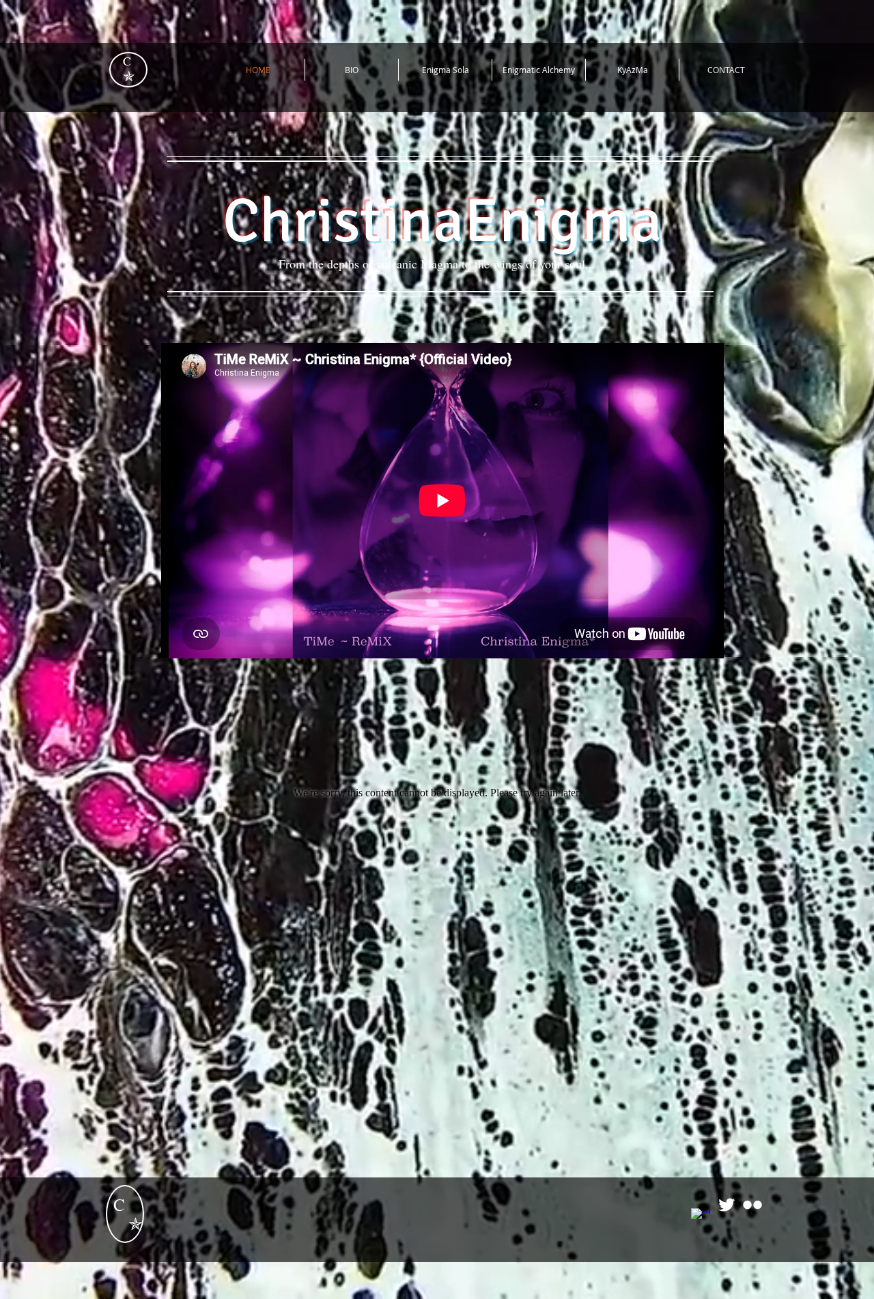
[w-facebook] (700, 1217)
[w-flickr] (752, 1204)
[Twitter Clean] (726, 1204)
